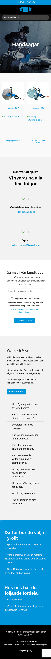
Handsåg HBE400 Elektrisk (38, 141)
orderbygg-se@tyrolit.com (25, 245)
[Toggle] (9, 404)
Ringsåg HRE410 (13, 141)
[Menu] (47, 9)
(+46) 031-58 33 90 (25, 212)
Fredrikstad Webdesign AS (36, 645)
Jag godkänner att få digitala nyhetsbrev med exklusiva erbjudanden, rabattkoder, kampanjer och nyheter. (25, 302)
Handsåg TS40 (13, 108)
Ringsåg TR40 (38, 108)
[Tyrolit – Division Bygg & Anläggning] (25, 9)
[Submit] (46, 17)
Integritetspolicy (25, 651)
